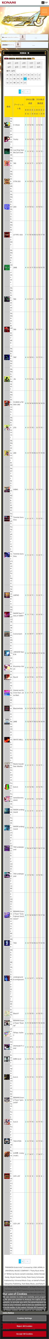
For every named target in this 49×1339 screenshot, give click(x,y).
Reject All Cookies (24, 1326)
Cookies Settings (24, 1318)
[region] (24, 1312)
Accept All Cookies (24, 1334)
